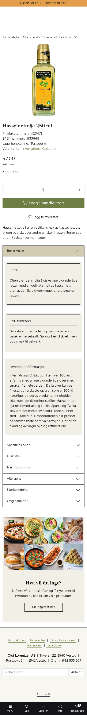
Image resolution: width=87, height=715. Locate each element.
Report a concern (63, 640)
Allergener (15, 478)
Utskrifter (14, 456)
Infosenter (37, 640)
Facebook (53, 645)
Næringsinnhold (19, 467)
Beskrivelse (15, 251)
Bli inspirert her (43, 607)
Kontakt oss (17, 640)
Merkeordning (18, 490)
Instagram (34, 645)
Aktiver (76, 672)
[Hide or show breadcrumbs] (75, 37)
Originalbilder (17, 501)
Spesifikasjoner (18, 445)
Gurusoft (43, 694)
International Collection (40, 149)
